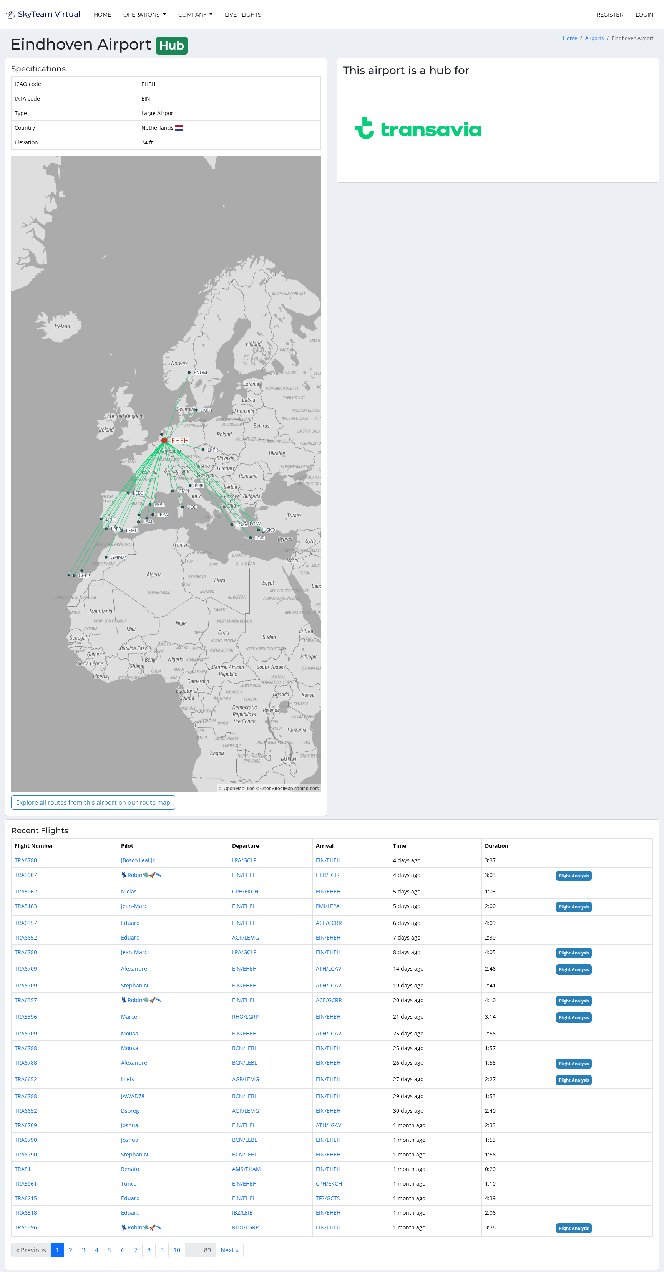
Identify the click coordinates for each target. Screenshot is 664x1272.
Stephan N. (135, 985)
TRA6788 (26, 1048)
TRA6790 (26, 1139)
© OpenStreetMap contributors (287, 788)
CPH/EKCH (245, 891)
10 (176, 1250)
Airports (594, 38)
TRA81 (23, 1169)
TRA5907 (26, 874)
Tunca (129, 1183)
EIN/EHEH (328, 860)
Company (193, 14)
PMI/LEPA (328, 906)
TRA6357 (26, 922)
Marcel (130, 1016)
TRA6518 (26, 1212)
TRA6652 (26, 937)
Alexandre (134, 968)
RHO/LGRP (245, 1016)
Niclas (129, 891)
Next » (230, 1250)
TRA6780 (26, 860)
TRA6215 (26, 1198)
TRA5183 (26, 906)
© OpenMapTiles (236, 788)
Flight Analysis (574, 875)
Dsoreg (130, 1110)
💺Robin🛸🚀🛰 (141, 874)
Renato (130, 1169)
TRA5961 (26, 1183)
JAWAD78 (132, 1096)
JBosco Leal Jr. (138, 860)
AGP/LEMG (245, 937)
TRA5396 (26, 1016)
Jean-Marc (134, 906)
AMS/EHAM (246, 1169)
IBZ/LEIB (242, 1212)
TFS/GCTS (328, 1198)
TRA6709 (26, 968)
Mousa (129, 1033)
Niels (127, 1079)
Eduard (130, 922)
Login (644, 14)
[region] (166, 474)
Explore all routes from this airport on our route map (93, 802)
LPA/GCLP (244, 860)
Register (609, 14)
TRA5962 (26, 891)
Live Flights (243, 14)
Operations (142, 14)
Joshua (129, 1125)
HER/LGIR (328, 874)
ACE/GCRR (329, 922)
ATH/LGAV (328, 968)
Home (102, 14)
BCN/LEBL (244, 1048)
